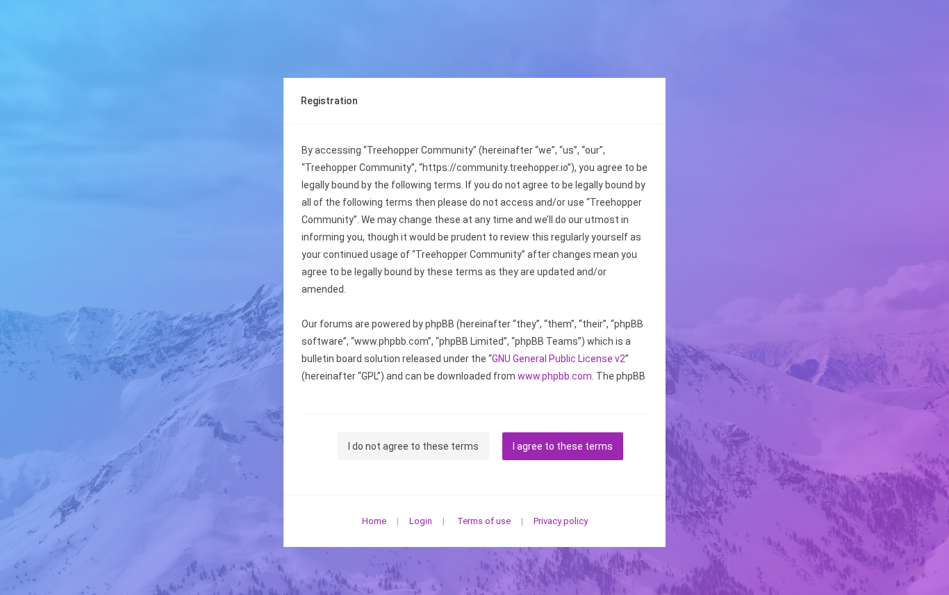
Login (420, 521)
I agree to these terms (563, 446)
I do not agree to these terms (413, 446)
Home (374, 521)
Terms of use (484, 521)
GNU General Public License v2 (558, 358)
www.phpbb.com (555, 376)
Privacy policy (561, 521)
